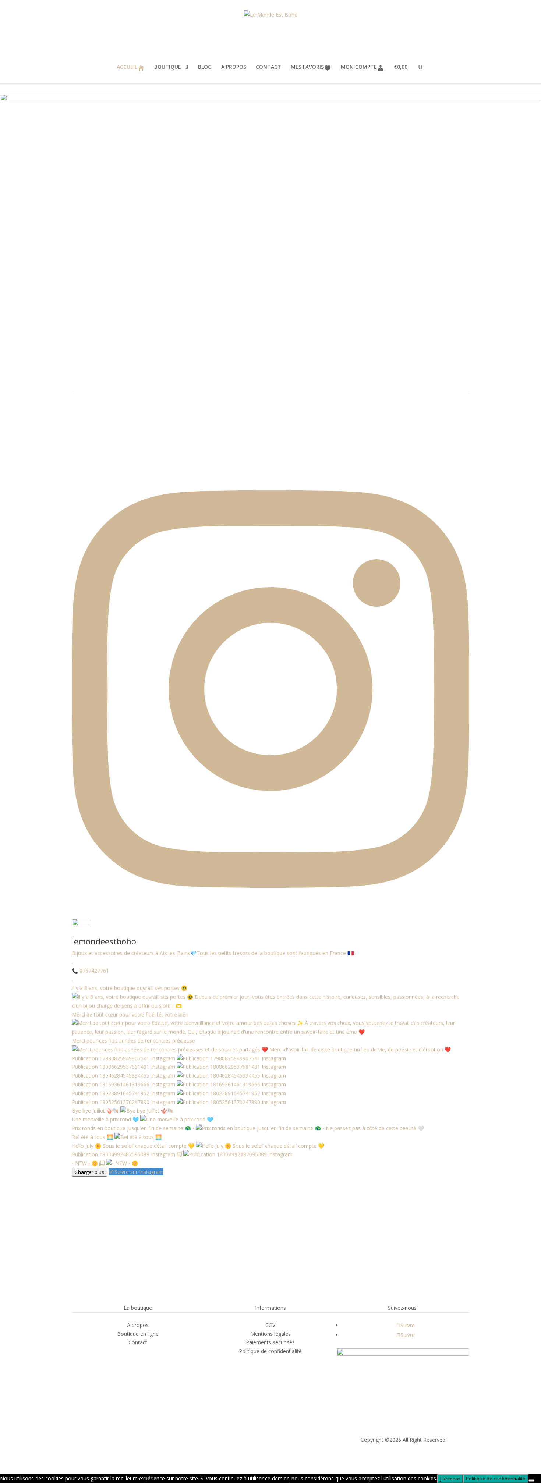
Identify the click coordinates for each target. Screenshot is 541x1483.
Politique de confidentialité (496, 1478)
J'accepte (450, 1478)
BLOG (205, 67)
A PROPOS (233, 67)
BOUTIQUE (167, 67)
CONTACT (268, 67)
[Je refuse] (531, 1480)
